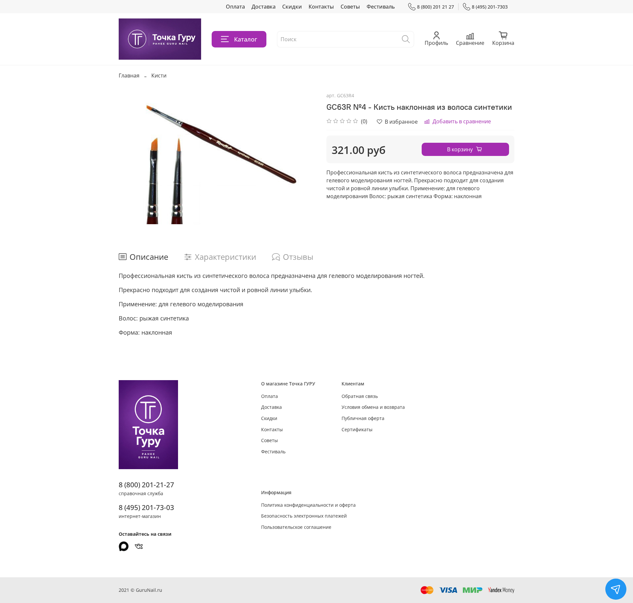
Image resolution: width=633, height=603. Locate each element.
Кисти (158, 75)
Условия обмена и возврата (373, 407)
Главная (129, 75)
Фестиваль (381, 6)
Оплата (235, 6)
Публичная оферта (363, 418)
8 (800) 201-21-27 (146, 484)
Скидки (292, 6)
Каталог (245, 39)
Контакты (321, 6)
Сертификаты (357, 429)
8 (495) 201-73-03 (146, 507)
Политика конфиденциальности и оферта (308, 505)
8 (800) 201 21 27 (435, 7)
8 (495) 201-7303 (490, 7)
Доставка (264, 6)
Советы (350, 6)
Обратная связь (360, 396)
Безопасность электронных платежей (304, 516)
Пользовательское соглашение (296, 527)
